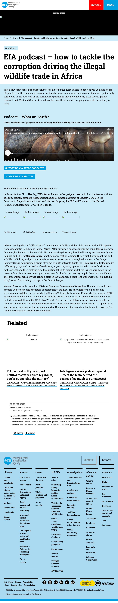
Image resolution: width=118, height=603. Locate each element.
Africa (32, 416)
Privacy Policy (29, 585)
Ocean (38, 472)
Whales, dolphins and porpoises (41, 495)
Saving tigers (57, 549)
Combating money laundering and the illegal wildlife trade (57, 492)
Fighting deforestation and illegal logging (25, 493)
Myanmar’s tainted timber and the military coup (25, 520)
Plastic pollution (39, 486)
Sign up (89, 460)
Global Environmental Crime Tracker (73, 522)
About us (107, 472)
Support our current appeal (91, 501)
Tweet (19, 433)
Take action (91, 518)
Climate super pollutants (8, 480)
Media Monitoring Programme (72, 533)
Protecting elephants (55, 535)
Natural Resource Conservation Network (77, 422)
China (45, 416)
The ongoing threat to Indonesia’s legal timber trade (25, 536)
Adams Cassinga (20, 416)
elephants (80, 419)
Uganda (74, 425)
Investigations (75, 472)
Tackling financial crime (73, 513)
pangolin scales (42, 425)
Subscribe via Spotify (19, 176)
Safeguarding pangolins (57, 543)
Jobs (104, 520)
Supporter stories (90, 533)
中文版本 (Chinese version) (55, 564)
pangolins (55, 425)
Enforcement (93, 419)
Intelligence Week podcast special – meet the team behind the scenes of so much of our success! (84, 386)
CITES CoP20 (57, 571)
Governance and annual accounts (107, 513)
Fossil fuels (9, 512)
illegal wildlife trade (41, 422)
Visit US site (8, 582)
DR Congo (46, 419)
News (15, 38)
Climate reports (7, 518)
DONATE (96, 5)
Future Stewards (90, 541)
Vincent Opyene (86, 425)
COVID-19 (92, 416)
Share (31, 433)
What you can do (91, 474)
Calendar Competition (91, 558)
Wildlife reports (54, 555)
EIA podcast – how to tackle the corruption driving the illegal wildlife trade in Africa (58, 38)
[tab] (8, 38)
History (105, 482)
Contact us (106, 525)
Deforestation (25, 485)
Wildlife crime (54, 478)
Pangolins (37, 410)
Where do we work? (107, 488)
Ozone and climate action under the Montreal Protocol (9, 493)
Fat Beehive (36, 594)
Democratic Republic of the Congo (26, 419)
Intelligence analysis (72, 491)
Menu (110, 5)
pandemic (29, 425)
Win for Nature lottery (89, 511)
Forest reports (23, 560)
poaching (65, 425)
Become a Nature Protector (90, 491)
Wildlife (27, 407)
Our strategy (107, 501)
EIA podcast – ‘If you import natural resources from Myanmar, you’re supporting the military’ (32, 384)
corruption (82, 416)
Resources (106, 506)
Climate (8, 472)
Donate (106, 460)
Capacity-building (71, 506)
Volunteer (90, 527)
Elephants (25, 410)
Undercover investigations (73, 499)
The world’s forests (25, 478)
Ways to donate (89, 482)
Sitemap (18, 582)
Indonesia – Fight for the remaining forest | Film (25, 550)
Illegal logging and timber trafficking (25, 506)
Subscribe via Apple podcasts (24, 168)
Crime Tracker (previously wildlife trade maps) (57, 524)
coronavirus (69, 416)
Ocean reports (38, 503)
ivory (55, 422)
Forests (24, 472)
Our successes (106, 495)
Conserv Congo (56, 416)
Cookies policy (16, 585)
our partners (17, 425)
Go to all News (17, 404)
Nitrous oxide (9, 507)
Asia (39, 416)
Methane (8, 503)
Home (6, 38)
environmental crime (21, 422)
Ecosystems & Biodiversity (63, 419)
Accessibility (28, 582)
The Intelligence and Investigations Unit (74, 481)
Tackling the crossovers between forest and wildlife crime (57, 508)
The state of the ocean (40, 478)
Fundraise (90, 523)
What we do (107, 477)
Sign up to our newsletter (91, 550)
